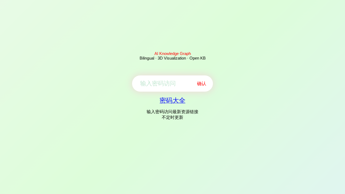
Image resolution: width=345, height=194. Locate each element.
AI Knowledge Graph (172, 53)
